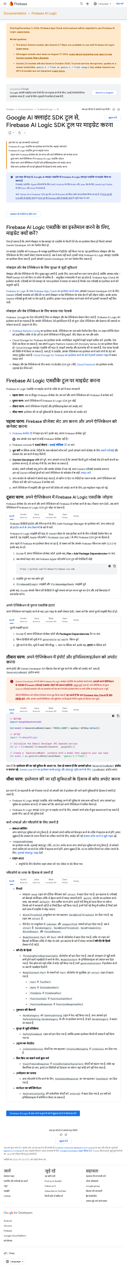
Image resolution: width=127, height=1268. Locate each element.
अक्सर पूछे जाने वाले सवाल (96, 1201)
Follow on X (50, 1186)
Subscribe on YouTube (55, 1191)
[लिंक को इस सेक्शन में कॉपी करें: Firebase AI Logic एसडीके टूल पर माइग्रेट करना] (103, 381)
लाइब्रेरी (6, 1191)
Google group (93, 1186)
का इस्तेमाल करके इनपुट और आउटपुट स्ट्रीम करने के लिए (55, 769)
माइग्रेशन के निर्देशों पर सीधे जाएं (23, 214)
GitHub (7, 1196)
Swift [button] (11, 516)
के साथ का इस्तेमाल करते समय (42, 291)
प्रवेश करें (119, 3)
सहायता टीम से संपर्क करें (96, 1176)
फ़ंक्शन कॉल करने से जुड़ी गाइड (98, 836)
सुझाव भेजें (112, 117)
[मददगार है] (114, 109)
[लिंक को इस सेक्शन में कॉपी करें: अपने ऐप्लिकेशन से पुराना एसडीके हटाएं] (58, 605)
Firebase (10, 109)
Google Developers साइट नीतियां (74, 1151)
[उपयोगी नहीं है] (118, 109)
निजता (11, 1253)
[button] (66, 439)
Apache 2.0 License (13, 1151)
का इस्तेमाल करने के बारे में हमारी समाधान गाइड (71, 355)
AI (58, 109)
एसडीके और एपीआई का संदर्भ (16, 1181)
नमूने (5, 1186)
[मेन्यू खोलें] (5, 3)
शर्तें (5, 1253)
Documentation (15, 13)
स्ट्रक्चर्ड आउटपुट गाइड (27, 852)
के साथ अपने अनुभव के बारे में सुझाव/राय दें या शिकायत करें (43, 1113)
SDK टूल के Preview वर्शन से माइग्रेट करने (55, 198)
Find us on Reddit (53, 1181)
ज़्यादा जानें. (86, 473)
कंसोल (20, 433)
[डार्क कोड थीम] (109, 566)
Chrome (8, 1225)
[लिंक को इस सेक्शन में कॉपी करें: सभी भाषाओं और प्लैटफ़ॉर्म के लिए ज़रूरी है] (61, 822)
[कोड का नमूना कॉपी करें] (114, 566)
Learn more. (23, 31)
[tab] (11, 516)
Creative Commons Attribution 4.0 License (75, 1147)
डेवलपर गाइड (9, 1176)
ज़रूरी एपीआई (107, 450)
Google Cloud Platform (15, 1235)
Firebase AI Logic (44, 13)
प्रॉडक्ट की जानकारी (94, 1191)
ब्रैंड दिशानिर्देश (91, 1196)
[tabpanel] (63, 559)
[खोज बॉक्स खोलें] (81, 4)
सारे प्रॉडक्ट (8, 1240)
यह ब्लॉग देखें (50, 1176)
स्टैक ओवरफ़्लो (92, 1181)
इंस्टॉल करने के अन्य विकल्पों (26, 527)
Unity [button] (76, 516)
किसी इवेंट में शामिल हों (54, 1196)
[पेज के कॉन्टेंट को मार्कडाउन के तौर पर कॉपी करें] (19, 133)
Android (8, 1220)
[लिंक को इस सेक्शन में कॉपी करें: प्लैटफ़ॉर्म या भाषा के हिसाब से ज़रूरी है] (56, 873)
